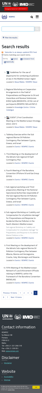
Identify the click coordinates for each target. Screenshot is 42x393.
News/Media (19, 82)
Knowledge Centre (21, 107)
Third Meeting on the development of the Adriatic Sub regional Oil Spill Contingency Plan (22, 156)
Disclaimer (8, 363)
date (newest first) (27, 58)
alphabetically (9, 62)
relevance (14, 58)
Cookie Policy (11, 389)
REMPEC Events (27, 146)
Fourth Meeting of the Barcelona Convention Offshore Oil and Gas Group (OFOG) (22, 173)
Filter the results (11, 37)
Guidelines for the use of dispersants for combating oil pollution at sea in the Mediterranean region (22, 75)
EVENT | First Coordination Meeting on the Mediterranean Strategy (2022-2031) (23, 120)
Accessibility (8, 376)
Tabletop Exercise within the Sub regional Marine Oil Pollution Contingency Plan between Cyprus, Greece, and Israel (21, 139)
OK (36, 387)
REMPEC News (31, 82)
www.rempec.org (12, 351)
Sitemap (7, 380)
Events (17, 146)
